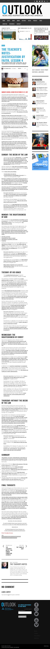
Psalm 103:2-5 (9, 326)
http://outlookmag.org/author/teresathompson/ (15, 530)
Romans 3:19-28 (5, 115)
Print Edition (37, 635)
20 (17, 164)
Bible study (12, 536)
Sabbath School (18, 536)
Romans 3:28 (8, 441)
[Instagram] (37, 1)
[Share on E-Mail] (27, 70)
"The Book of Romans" (6, 536)
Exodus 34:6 (22, 231)
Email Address (21, 610)
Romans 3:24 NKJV (22, 276)
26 (23, 376)
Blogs (3, 45)
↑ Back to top (46, 645)
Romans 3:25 (21, 362)
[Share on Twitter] (25, 68)
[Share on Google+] (27, 68)
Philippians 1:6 (7, 430)
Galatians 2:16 (16, 199)
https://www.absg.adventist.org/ (20, 524)
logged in (9, 594)
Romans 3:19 (14, 164)
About (35, 631)
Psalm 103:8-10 (5, 233)
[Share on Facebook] (23, 68)
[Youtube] (44, 1)
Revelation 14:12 (7, 447)
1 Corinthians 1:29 (17, 381)
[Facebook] (34, 1)
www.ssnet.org (15, 527)
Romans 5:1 (8, 320)
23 (12, 259)
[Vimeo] (42, 1)
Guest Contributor (23, 32)
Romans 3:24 (19, 311)
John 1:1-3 (25, 252)
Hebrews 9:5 (4, 363)
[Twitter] (39, 1)
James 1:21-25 (9, 204)
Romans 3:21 (19, 252)
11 (24, 446)
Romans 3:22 (8, 259)
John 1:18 (25, 342)
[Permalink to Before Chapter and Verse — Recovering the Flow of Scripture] (41, 37)
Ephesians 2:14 (14, 320)
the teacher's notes (13, 537)
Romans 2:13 (15, 446)
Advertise (36, 638)
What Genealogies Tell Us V (8, 28)
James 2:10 (21, 446)
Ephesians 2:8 (6, 313)
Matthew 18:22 (5, 308)
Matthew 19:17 (9, 446)
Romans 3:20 (8, 199)
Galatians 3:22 (18, 259)
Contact (36, 633)
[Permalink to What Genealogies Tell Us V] (9, 37)
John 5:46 (15, 253)
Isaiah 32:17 (22, 320)
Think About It (6, 31)
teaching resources (5, 537)
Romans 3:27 (8, 381)
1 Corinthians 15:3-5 (10, 389)
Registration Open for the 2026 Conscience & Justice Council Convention (25, 29)
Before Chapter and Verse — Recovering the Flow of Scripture (41, 29)
